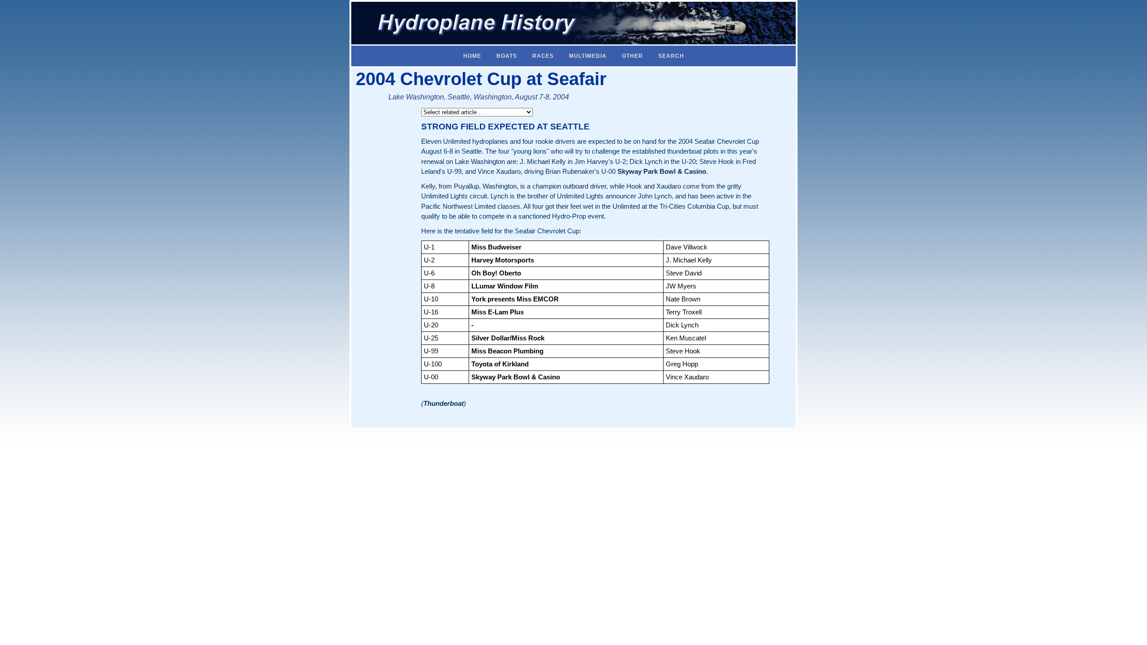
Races (543, 56)
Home (472, 56)
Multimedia (588, 56)
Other (632, 56)
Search (671, 56)
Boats (506, 56)
